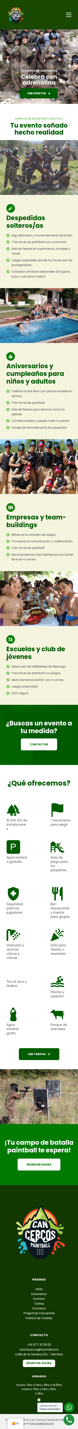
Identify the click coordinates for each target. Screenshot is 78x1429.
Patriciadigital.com (41, 1423)
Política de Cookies (38, 1318)
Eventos (39, 1299)
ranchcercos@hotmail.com (39, 1349)
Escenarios (39, 1294)
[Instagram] (39, 1399)
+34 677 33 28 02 (39, 1345)
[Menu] (68, 15)
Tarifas (39, 1304)
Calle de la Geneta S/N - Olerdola (39, 1354)
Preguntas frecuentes (39, 1313)
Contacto (39, 1308)
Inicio (39, 1289)
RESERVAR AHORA (39, 1363)
